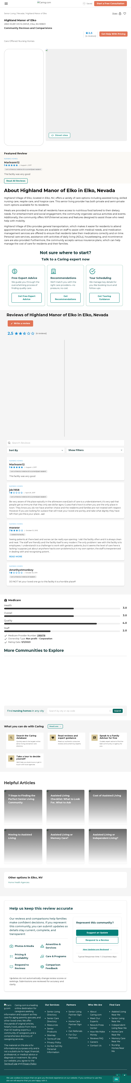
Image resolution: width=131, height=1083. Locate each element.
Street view (61, 135)
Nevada (20, 13)
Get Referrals (75, 1031)
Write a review (22, 323)
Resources (52, 1025)
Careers (94, 1042)
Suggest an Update (97, 932)
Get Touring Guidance (104, 297)
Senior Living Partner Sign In (75, 1014)
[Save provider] (125, 13)
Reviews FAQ (96, 1038)
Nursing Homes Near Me (118, 1048)
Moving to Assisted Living (20, 836)
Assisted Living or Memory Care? (62, 836)
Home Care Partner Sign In (75, 1024)
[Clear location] (110, 711)
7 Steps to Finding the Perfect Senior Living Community (21, 799)
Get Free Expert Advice (26, 297)
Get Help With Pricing (113, 34)
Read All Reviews (15, 181)
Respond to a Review (97, 940)
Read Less (54, 726)
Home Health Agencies (18, 882)
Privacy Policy (29, 1064)
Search (117, 711)
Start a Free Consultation (110, 3)
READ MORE (15, 556)
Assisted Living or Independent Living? (105, 836)
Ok (116, 1079)
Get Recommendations (65, 297)
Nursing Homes (11, 159)
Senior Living (10, 13)
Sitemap (51, 1035)
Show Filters (76, 450)
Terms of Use (10, 1064)
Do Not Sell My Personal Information (54, 1049)
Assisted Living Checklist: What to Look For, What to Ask (65, 799)
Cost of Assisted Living (107, 795)
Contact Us (95, 1045)
